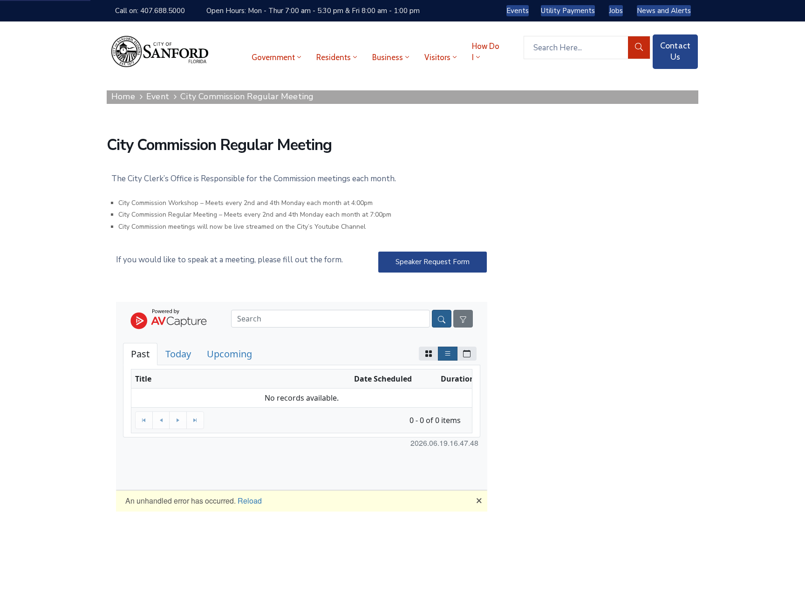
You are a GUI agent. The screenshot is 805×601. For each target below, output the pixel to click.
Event (157, 96)
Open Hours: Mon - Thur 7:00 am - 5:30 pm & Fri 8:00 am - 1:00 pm (313, 10)
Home (123, 96)
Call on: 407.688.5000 (150, 10)
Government (273, 57)
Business (387, 57)
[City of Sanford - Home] (159, 51)
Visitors (437, 57)
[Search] (639, 47)
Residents (333, 57)
